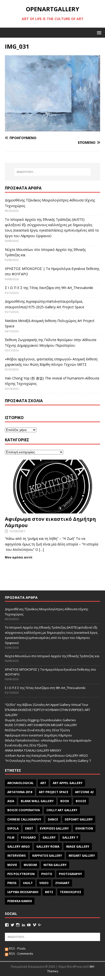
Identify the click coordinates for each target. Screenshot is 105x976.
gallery (49, 837)
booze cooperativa (23, 810)
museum (30, 865)
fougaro (28, 837)
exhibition (84, 828)
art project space (53, 792)
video (44, 883)
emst (29, 828)
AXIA (10, 801)
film (10, 837)
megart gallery (82, 856)
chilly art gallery (61, 810)
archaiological (20, 783)
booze (81, 801)
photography (70, 874)
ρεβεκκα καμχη (19, 901)
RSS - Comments (20, 953)
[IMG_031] (52, 128)
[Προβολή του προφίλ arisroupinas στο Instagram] (18, 925)
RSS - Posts (17, 948)
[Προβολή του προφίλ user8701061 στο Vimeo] (34, 925)
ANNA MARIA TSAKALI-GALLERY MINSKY (33, 750)
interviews (16, 856)
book (64, 801)
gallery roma (47, 846)
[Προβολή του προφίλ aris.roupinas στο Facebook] (7, 925)
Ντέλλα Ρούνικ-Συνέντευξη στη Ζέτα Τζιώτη (37, 730)
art (43, 783)
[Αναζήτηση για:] (52, 172)
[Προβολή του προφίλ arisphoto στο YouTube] (29, 925)
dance (53, 819)
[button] (98, 32)
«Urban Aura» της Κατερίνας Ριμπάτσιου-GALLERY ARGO (46, 755)
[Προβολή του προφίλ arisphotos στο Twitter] (12, 925)
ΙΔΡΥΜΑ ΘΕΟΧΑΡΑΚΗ (22, 892)
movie (12, 865)
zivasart (62, 883)
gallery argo (18, 846)
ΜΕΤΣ (49, 892)
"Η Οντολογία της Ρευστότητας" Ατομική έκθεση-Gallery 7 (48, 760)
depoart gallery (79, 819)
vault (28, 883)
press (11, 883)
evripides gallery (54, 828)
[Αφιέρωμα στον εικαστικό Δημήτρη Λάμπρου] (52, 510)
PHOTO (46, 874)
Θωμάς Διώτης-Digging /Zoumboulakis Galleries (40, 720)
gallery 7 (70, 837)
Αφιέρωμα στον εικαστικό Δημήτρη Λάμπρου (50, 522)
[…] (41, 549)
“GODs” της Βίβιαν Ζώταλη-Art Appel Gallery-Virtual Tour (46, 704)
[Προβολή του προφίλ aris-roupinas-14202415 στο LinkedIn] (23, 925)
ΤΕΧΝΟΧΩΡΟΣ (70, 892)
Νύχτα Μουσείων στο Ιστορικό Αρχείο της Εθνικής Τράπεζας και (52, 656)
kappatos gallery (47, 856)
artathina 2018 (19, 792)
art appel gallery (68, 783)
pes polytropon (21, 874)
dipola (13, 828)
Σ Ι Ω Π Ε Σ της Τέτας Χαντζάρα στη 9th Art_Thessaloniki (49, 287)
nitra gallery (55, 865)
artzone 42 (84, 792)
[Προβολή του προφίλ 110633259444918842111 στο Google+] (40, 925)
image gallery (77, 846)
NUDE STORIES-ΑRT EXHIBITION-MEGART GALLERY (41, 725)
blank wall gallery (37, 801)
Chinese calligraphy (24, 819)
